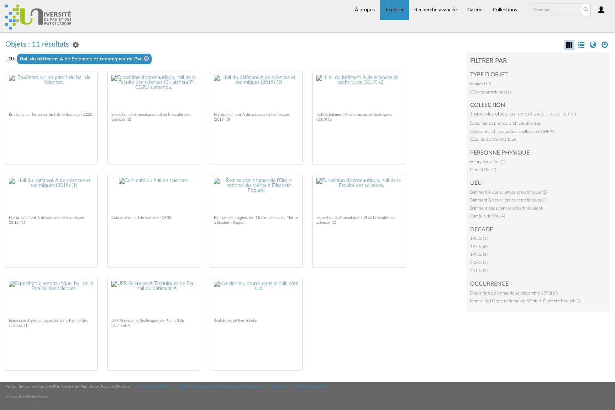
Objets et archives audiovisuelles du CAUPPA (512, 131)
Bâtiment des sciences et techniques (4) (506, 208)
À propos (365, 9)
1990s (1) (479, 254)
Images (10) (480, 84)
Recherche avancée (435, 9)
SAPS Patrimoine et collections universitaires (220, 386)
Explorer (394, 9)
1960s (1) (479, 238)
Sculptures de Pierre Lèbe (235, 321)
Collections (505, 9)
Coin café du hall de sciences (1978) (141, 218)
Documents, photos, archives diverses (505, 123)
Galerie (474, 9)
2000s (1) (479, 262)
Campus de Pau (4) (487, 216)
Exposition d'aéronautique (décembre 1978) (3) (514, 293)
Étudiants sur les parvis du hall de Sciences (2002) (50, 115)
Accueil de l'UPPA (153, 386)
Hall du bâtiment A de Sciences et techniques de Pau (82, 59)
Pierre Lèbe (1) (483, 170)
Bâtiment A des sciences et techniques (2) (508, 192)
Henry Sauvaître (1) (487, 162)
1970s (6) (479, 246)
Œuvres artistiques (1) (490, 92)
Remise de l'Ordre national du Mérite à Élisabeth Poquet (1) (525, 301)
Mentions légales (309, 386)
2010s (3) (479, 271)
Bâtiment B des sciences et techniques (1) (508, 200)
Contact (277, 386)
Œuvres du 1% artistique (493, 139)
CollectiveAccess (35, 396)
